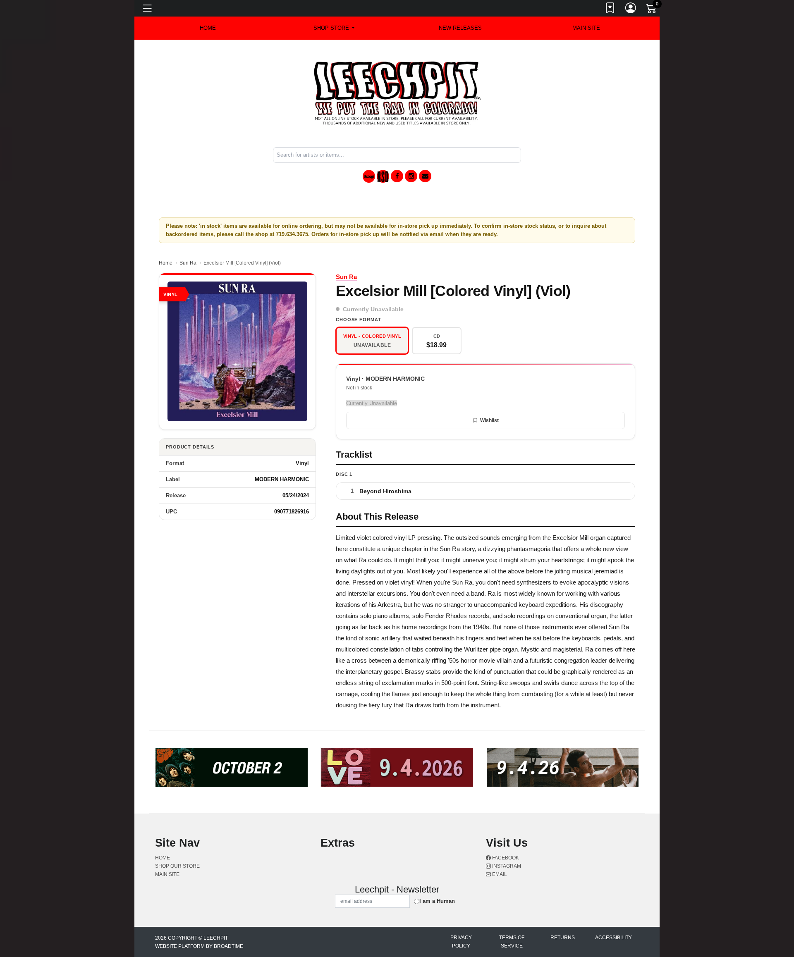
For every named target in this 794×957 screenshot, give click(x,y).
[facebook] (397, 176)
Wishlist (489, 420)
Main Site (586, 28)
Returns (562, 937)
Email (499, 874)
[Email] (425, 176)
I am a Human (437, 901)
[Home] (397, 93)
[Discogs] (369, 176)
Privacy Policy (461, 942)
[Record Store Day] (383, 176)
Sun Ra (187, 263)
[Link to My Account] (631, 9)
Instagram (506, 866)
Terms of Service (511, 942)
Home (165, 263)
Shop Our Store (177, 866)
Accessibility (613, 937)
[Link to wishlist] (610, 9)
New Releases (460, 28)
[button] (334, 28)
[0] (652, 10)
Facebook (505, 858)
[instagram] (411, 176)
